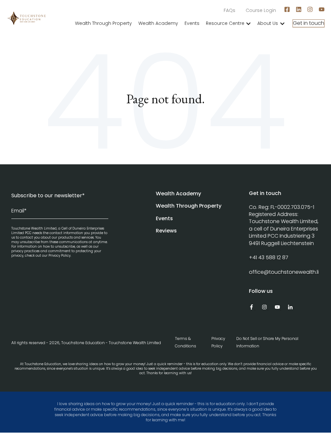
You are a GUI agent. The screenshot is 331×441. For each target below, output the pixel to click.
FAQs (229, 10)
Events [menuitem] (164, 218)
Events (192, 23)
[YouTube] (322, 10)
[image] (26, 23)
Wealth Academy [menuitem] (178, 193)
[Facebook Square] (287, 10)
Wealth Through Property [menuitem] (188, 206)
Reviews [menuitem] (166, 230)
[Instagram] (310, 10)
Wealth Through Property (103, 23)
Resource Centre (225, 23)
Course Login (261, 10)
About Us (267, 23)
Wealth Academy (158, 23)
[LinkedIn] (299, 10)
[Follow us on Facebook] (278, 308)
